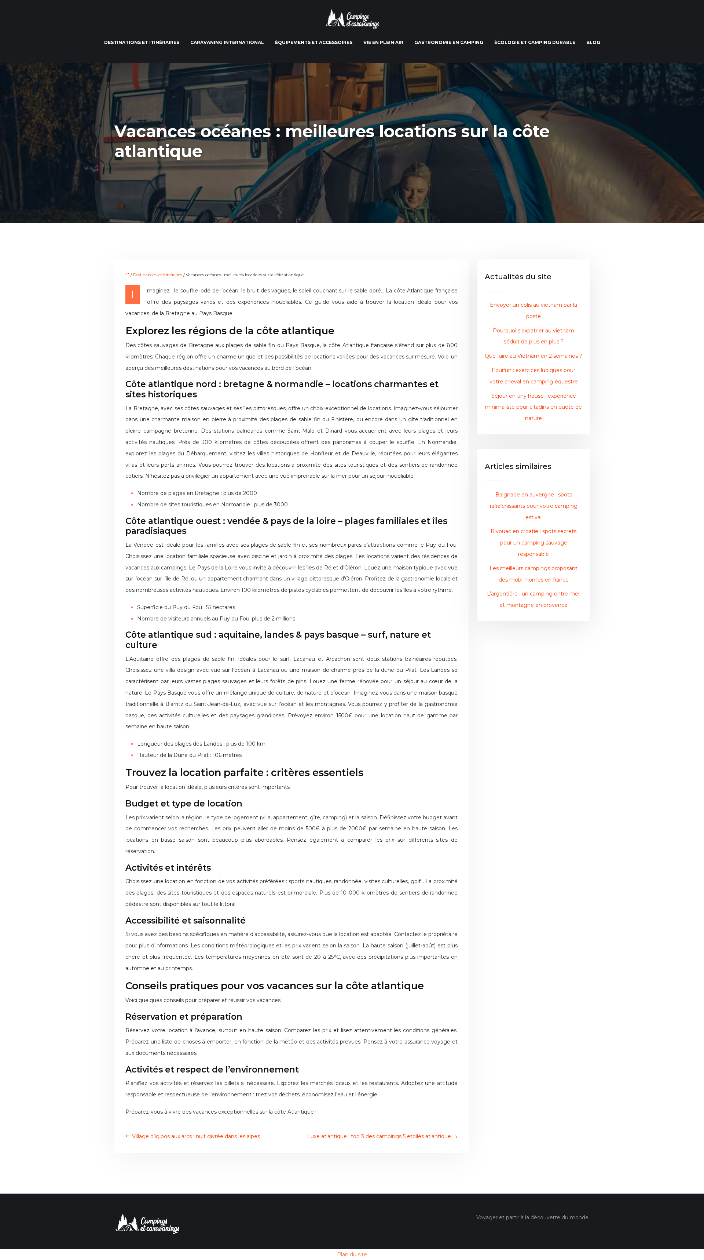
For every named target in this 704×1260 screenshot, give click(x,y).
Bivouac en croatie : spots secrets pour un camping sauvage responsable (533, 542)
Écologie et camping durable (534, 42)
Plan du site (352, 1254)
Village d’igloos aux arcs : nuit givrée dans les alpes (196, 1136)
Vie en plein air (383, 42)
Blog (593, 42)
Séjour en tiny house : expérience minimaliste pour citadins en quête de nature (533, 407)
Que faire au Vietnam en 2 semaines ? (533, 356)
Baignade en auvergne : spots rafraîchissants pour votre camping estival (534, 506)
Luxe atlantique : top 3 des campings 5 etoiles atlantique (379, 1136)
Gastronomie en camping (448, 42)
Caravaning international (227, 42)
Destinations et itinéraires (141, 42)
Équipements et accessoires (313, 42)
